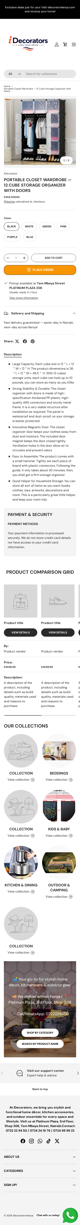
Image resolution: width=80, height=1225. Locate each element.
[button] (65, 44)
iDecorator (10, 173)
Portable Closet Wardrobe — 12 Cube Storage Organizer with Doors (37, 90)
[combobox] (40, 74)
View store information (23, 298)
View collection (18, 780)
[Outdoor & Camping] (59, 862)
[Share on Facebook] (25, 341)
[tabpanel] (40, 432)
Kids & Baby (59, 829)
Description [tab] (13, 354)
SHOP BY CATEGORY (40, 1032)
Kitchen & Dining (21, 885)
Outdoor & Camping (59, 888)
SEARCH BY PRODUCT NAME (40, 1044)
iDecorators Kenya (23, 1215)
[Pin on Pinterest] (33, 341)
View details (20, 632)
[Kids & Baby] (59, 806)
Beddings (59, 773)
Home (7, 86)
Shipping (9, 201)
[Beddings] (59, 751)
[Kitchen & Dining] (21, 862)
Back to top (40, 1089)
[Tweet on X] (17, 341)
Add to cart (54, 258)
